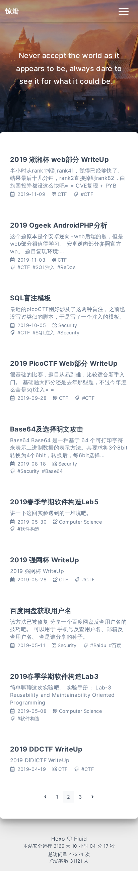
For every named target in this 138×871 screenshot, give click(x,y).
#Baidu (98, 645)
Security (67, 325)
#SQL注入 (43, 267)
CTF (62, 194)
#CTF (87, 194)
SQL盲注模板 (30, 298)
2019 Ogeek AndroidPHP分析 (58, 225)
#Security (68, 332)
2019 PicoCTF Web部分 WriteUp (64, 363)
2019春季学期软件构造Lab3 (54, 676)
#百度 (115, 645)
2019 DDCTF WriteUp (46, 749)
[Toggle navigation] (124, 11)
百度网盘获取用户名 (40, 611)
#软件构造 (28, 529)
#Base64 (52, 471)
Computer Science (80, 522)
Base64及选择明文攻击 (46, 429)
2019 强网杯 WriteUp (44, 560)
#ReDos (66, 267)
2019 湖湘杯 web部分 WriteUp (59, 160)
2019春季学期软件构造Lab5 (54, 502)
